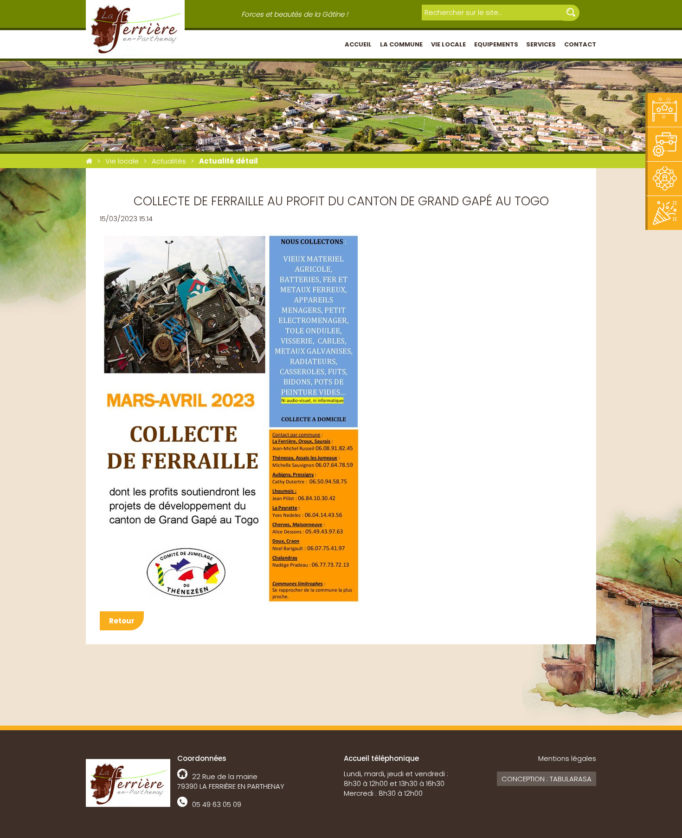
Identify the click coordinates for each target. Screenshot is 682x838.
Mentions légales (567, 758)
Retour (122, 621)
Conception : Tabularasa (547, 779)
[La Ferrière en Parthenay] (89, 161)
